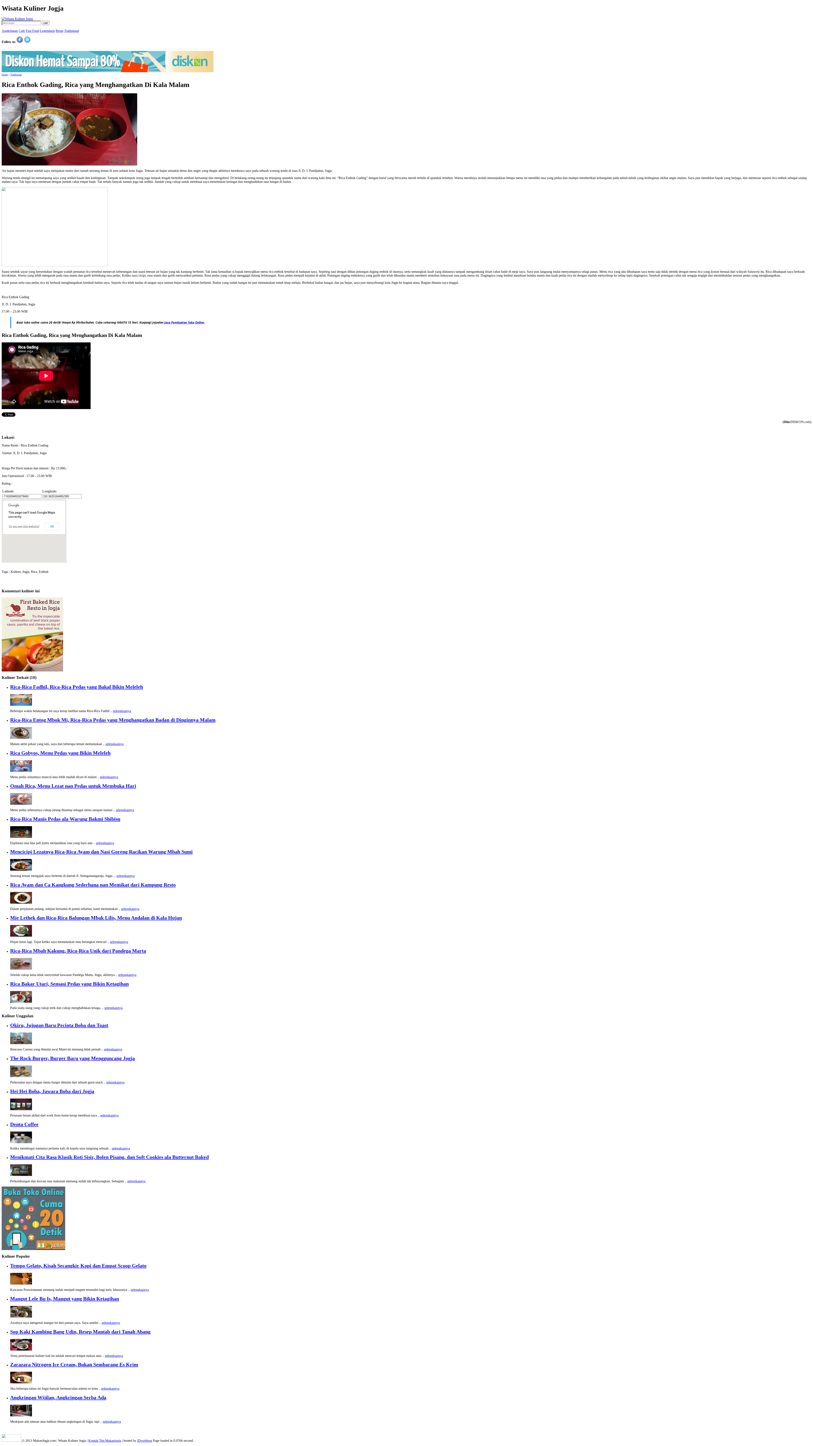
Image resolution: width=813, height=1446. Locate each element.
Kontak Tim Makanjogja (104, 1440)
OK (52, 526)
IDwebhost (144, 1440)
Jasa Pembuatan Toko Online (184, 322)
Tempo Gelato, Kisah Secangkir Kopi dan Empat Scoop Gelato (78, 1265)
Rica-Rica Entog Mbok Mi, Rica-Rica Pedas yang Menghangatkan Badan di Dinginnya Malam (113, 720)
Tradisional (71, 31)
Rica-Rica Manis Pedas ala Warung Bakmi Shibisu (65, 819)
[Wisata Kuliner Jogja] (12, 1440)
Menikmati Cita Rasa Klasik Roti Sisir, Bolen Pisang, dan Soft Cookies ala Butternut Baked (109, 1157)
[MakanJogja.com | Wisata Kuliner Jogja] (17, 19)
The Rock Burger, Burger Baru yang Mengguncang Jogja (72, 1058)
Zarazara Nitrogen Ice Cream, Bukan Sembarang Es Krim (74, 1364)
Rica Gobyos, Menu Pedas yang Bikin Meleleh (60, 753)
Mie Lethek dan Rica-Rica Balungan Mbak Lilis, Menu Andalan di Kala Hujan (96, 918)
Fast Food (32, 31)
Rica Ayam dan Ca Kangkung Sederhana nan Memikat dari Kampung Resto (93, 885)
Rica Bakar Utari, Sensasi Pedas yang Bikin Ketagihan (69, 984)
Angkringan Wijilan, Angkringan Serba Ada (58, 1397)
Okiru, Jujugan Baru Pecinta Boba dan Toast (59, 1025)
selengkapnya (122, 711)
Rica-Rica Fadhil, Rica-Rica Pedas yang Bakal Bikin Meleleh (76, 687)
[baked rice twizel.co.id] (32, 670)
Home (5, 74)
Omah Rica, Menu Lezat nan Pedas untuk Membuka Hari (73, 786)
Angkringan (10, 31)
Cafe (22, 31)
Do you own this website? (24, 526)
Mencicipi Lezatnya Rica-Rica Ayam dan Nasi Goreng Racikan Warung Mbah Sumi (101, 852)
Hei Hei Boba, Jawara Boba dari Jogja (52, 1091)
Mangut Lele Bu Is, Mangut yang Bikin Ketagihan (64, 1298)
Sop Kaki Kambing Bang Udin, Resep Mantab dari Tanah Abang (80, 1331)
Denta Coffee (24, 1124)
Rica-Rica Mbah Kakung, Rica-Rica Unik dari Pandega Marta (78, 951)
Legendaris (47, 31)
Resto (59, 31)
